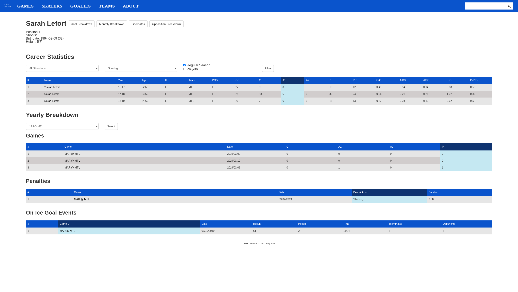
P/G (449, 80)
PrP (355, 80)
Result (257, 223)
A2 (307, 80)
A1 (284, 80)
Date (230, 146)
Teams (107, 6)
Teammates (395, 223)
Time (346, 223)
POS (215, 80)
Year (120, 80)
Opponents (449, 223)
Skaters (52, 6)
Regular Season (198, 65)
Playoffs (192, 69)
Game (68, 146)
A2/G (426, 80)
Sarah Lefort (52, 87)
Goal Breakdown (81, 24)
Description (359, 192)
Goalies (80, 6)
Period (302, 223)
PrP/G (474, 80)
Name (47, 80)
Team (192, 80)
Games (25, 6)
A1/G (403, 80)
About (131, 6)
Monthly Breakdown (111, 24)
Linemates (138, 24)
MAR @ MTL (72, 153)
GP (237, 80)
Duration (433, 192)
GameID (64, 223)
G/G (378, 80)
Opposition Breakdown (166, 24)
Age (144, 80)
